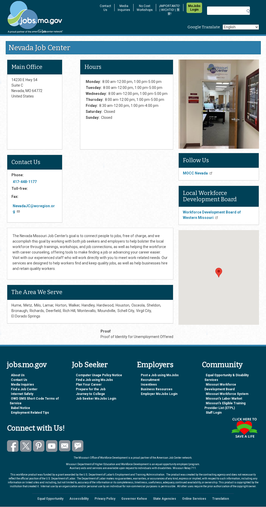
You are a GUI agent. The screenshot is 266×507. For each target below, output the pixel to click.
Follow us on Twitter (26, 446)
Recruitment (150, 380)
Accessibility (79, 498)
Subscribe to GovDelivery (78, 446)
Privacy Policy (105, 498)
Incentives (149, 384)
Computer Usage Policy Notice (99, 375)
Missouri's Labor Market (224, 398)
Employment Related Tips (30, 412)
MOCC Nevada (195, 173)
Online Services (194, 498)
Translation (220, 498)
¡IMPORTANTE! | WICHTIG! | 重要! (169, 10)
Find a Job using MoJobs (94, 380)
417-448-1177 (25, 182)
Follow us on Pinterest (39, 446)
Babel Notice (20, 408)
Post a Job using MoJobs (160, 375)
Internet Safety (22, 394)
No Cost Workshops (145, 8)
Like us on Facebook (13, 446)
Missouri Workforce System (227, 394)
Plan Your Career (89, 384)
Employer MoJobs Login (159, 394)
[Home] (50, 17)
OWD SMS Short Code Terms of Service (34, 401)
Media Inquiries (124, 8)
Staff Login (214, 412)
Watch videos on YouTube (52, 446)
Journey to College (90, 394)
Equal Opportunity (50, 498)
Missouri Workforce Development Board (220, 387)
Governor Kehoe (134, 498)
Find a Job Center (24, 389)
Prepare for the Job (90, 389)
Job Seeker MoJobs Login (96, 398)
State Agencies (164, 498)
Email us (65, 446)
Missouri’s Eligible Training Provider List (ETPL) (224, 405)
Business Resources (156, 389)
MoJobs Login (194, 7)
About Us (18, 375)
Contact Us (105, 8)
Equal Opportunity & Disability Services (226, 377)
